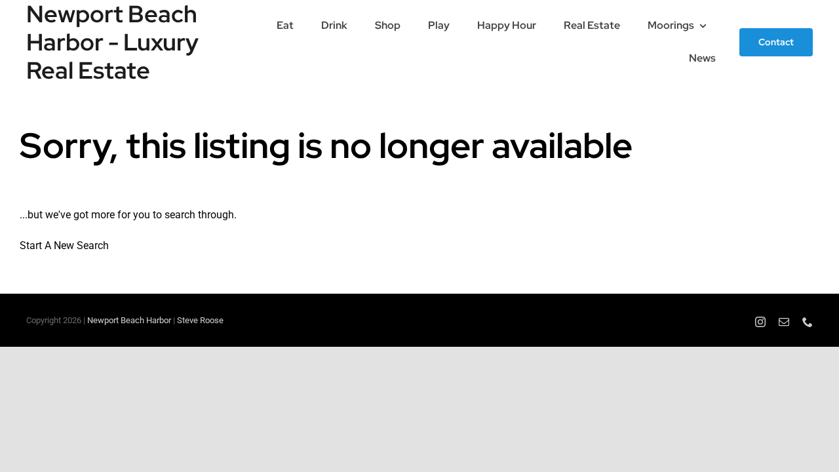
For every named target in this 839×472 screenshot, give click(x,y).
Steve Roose (200, 320)
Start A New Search (64, 245)
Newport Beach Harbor (129, 320)
